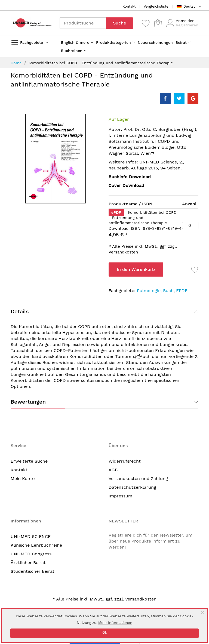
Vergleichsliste (156, 6)
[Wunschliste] (146, 23)
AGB (113, 469)
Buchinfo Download (130, 176)
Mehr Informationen (115, 623)
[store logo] (31, 23)
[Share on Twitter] (179, 98)
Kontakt (129, 6)
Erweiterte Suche (29, 461)
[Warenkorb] (158, 23)
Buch (168, 290)
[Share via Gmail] (193, 98)
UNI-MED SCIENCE (31, 536)
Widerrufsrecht (125, 461)
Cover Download (126, 185)
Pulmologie (149, 290)
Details (20, 311)
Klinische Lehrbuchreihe (36, 545)
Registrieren (187, 25)
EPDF (182, 290)
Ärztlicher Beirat (28, 562)
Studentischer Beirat (32, 571)
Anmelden (185, 20)
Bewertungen (28, 401)
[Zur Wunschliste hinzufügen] (194, 269)
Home (16, 63)
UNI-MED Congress (31, 553)
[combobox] (83, 23)
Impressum (120, 496)
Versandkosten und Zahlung (138, 478)
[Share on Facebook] (165, 98)
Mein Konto (23, 478)
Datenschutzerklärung (132, 487)
